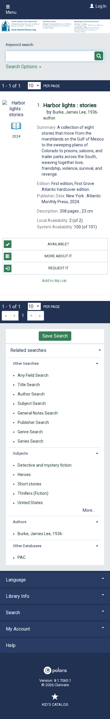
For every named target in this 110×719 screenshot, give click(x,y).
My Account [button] (18, 629)
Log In (101, 6)
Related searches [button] (28, 350)
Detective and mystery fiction (45, 465)
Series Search (30, 441)
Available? (58, 244)
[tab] (55, 349)
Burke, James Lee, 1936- (40, 533)
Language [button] (16, 580)
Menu (11, 12)
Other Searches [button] (26, 363)
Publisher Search (33, 422)
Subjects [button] (20, 453)
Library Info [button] (17, 596)
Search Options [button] (22, 66)
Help (11, 645)
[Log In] (91, 6)
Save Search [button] (55, 336)
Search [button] (13, 612)
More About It (58, 256)
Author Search (31, 394)
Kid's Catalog (55, 704)
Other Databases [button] (27, 546)
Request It (58, 268)
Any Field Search (33, 375)
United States (30, 503)
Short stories (29, 484)
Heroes (24, 474)
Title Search (29, 384)
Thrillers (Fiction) (33, 493)
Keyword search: (20, 44)
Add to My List (54, 280)
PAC (22, 557)
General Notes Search (38, 413)
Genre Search (30, 431)
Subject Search (32, 403)
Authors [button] (19, 522)
